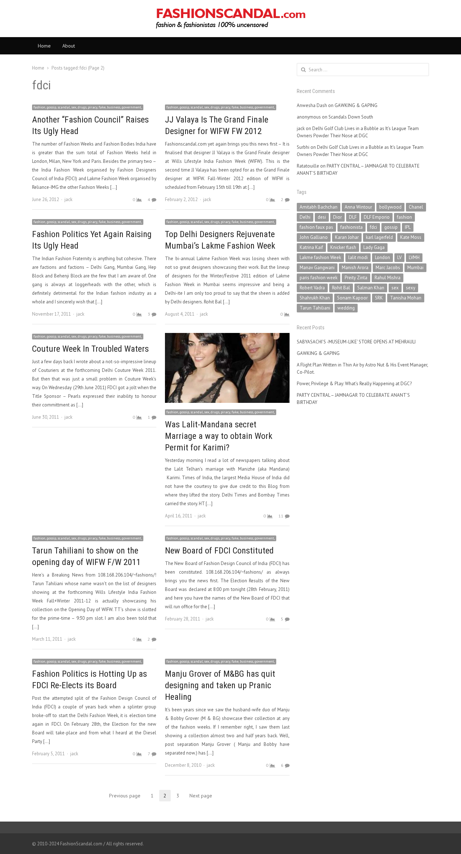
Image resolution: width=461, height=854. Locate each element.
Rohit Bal (341, 288)
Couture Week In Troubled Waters (90, 349)
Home (44, 46)
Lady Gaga (374, 247)
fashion (404, 217)
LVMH (414, 257)
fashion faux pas (316, 227)
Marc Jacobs (388, 267)
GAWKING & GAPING (356, 105)
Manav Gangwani (317, 267)
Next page (200, 795)
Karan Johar (347, 237)
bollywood (390, 207)
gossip (391, 227)
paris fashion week (318, 278)
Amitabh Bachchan (318, 207)
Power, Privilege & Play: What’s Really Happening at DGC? (354, 384)
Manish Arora (355, 267)
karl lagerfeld (379, 237)
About (68, 46)
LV (399, 257)
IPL (408, 227)
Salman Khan (370, 288)
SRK (379, 298)
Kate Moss (410, 237)
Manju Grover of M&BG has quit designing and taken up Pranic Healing (220, 685)
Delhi (305, 217)
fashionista (351, 227)
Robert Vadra (312, 288)
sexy (410, 288)
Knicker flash (343, 247)
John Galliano (314, 237)
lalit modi (358, 257)
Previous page (124, 795)
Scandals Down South (350, 117)
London (382, 257)
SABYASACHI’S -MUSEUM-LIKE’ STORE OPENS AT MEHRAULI (356, 342)
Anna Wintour (358, 207)
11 (280, 516)
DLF (353, 217)
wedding (346, 308)
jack (68, 199)
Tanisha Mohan (405, 298)
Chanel (416, 207)
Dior (337, 217)
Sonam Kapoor (352, 298)
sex (395, 288)
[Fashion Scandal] (230, 18)
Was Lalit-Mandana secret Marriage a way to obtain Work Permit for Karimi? (218, 436)
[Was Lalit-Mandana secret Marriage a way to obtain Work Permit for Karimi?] (227, 337)
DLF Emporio (377, 217)
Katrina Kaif (311, 247)
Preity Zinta (356, 278)
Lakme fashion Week (320, 257)
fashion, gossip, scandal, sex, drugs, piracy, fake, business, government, (87, 107)
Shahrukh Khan (315, 298)
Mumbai (415, 267)
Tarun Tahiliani (315, 308)
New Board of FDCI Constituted (219, 551)
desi (322, 217)
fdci (373, 227)
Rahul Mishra (387, 278)
